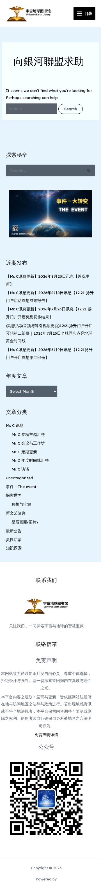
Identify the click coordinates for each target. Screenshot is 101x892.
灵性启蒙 (14, 539)
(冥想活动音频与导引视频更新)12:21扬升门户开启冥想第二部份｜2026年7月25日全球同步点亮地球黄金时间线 (49, 333)
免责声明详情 (46, 734)
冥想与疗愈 (21, 504)
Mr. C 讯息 (15, 425)
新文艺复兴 (16, 513)
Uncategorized (19, 477)
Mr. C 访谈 (20, 469)
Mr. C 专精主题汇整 (28, 434)
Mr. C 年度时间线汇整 (30, 460)
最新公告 (14, 530)
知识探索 (14, 548)
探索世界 (14, 495)
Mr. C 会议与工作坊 (28, 443)
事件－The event (21, 486)
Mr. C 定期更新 (24, 451)
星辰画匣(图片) (25, 522)
